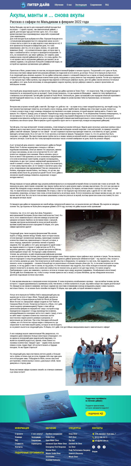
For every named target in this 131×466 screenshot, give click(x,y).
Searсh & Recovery (76, 453)
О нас (69, 5)
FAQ (107, 5)
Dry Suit (72, 440)
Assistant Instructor (53, 460)
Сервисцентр (36, 443)
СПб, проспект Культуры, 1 (105, 434)
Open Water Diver (52, 440)
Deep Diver (73, 434)
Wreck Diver (73, 457)
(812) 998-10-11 (101, 437)
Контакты (19, 447)
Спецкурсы (75, 428)
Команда (18, 437)
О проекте (19, 434)
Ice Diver (72, 447)
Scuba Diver (50, 437)
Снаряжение (96, 5)
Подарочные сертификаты (29, 452)
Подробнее (94, 414)
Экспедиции (81, 5)
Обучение (59, 5)
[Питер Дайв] (35, 5)
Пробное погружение (54, 434)
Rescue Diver (51, 450)
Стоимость (19, 443)
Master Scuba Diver (53, 453)
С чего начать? (37, 434)
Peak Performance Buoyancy (79, 450)
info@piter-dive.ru (101, 441)
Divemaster (50, 457)
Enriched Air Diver (75, 443)
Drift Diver (73, 437)
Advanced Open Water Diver (56, 443)
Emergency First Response (56, 447)
